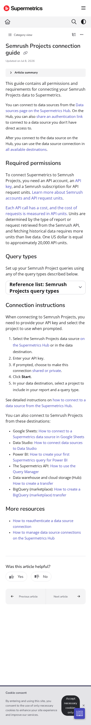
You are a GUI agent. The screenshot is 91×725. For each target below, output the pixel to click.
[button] (26, 596)
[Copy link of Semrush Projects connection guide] (25, 53)
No (45, 576)
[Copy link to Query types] (44, 257)
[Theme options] (83, 22)
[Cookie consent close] (84, 705)
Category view (22, 35)
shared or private (46, 370)
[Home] (23, 8)
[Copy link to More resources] (52, 509)
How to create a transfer (33, 483)
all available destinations (26, 149)
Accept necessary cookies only (70, 705)
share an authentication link (59, 116)
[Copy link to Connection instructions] (72, 306)
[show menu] (83, 8)
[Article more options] (82, 35)
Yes (20, 576)
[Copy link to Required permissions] (68, 163)
